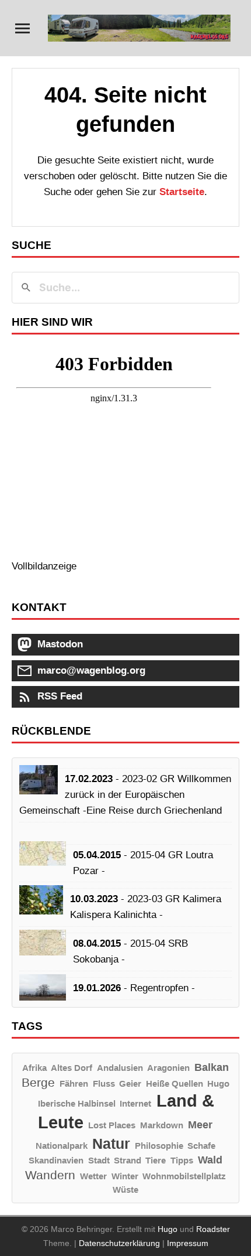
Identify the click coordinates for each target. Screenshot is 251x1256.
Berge (38, 1082)
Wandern (50, 1175)
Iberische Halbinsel (77, 1103)
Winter (124, 1176)
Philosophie (159, 1146)
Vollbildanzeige (44, 566)
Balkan (211, 1067)
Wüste (125, 1189)
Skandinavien (56, 1160)
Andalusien (120, 1068)
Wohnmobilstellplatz (184, 1176)
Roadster (213, 1229)
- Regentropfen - (134, 988)
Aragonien (168, 1068)
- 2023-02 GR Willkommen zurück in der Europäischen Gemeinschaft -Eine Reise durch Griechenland (125, 794)
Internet (135, 1103)
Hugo (218, 1083)
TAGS (27, 1026)
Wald (210, 1159)
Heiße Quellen (174, 1083)
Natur (111, 1143)
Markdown (161, 1125)
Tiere (155, 1160)
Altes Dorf (71, 1068)
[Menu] (22, 28)
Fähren (74, 1083)
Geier (130, 1083)
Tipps (181, 1160)
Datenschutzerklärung (119, 1243)
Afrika (34, 1068)
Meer (200, 1124)
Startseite (181, 191)
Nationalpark (62, 1146)
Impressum (187, 1243)
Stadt (99, 1160)
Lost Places (111, 1125)
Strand (127, 1160)
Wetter (93, 1176)
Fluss (104, 1083)
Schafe (201, 1146)
